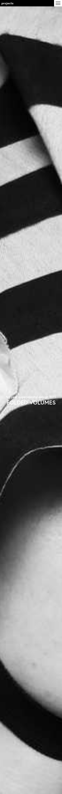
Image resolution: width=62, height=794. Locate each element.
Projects (7, 3)
